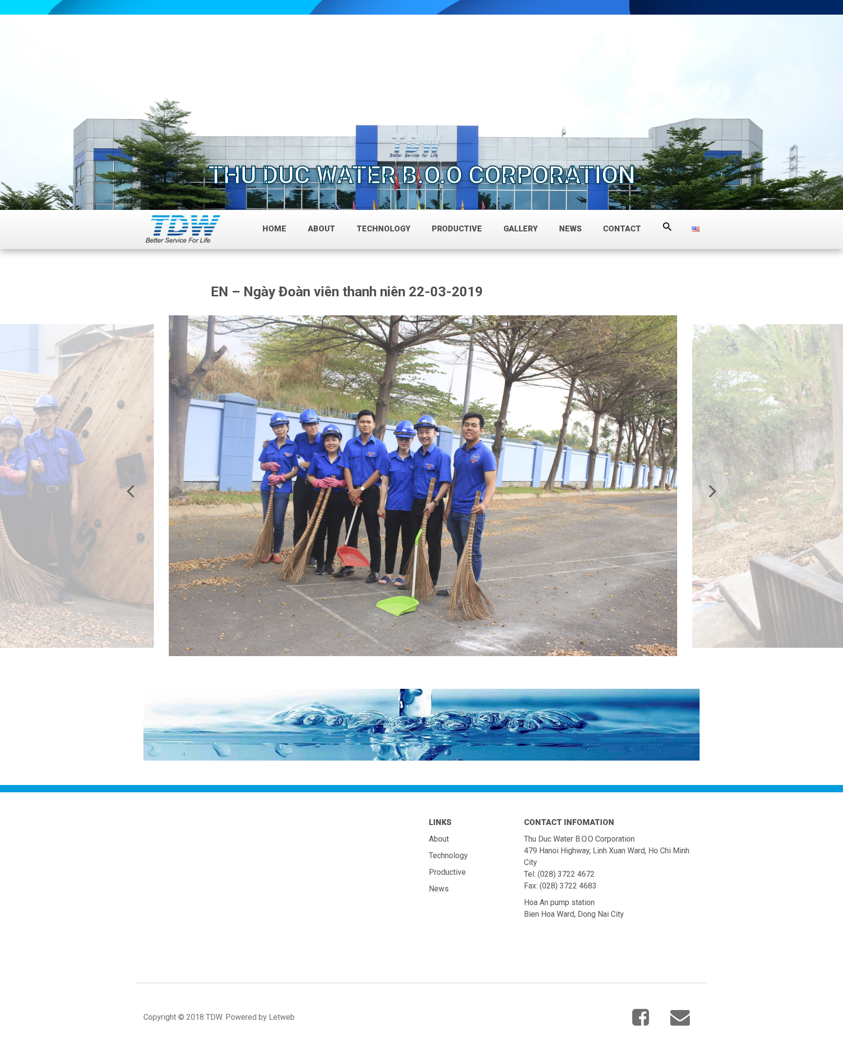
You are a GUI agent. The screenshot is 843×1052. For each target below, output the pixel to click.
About (321, 228)
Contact (622, 228)
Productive (457, 228)
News (570, 228)
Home (274, 228)
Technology (383, 228)
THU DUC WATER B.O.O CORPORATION (421, 175)
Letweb (282, 1017)
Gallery (520, 228)
